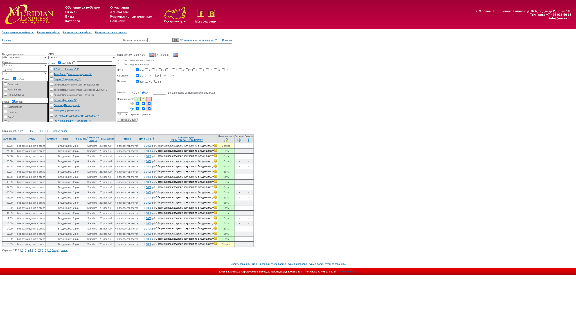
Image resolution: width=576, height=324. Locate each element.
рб (146, 93)
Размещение (106, 138)
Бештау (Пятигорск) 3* (67, 105)
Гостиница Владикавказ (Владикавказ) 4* (77, 115)
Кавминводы (15, 89)
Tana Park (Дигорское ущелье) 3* (73, 74)
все (142, 70)
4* (157, 76)
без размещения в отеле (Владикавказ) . (77, 84)
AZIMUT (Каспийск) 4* (66, 69)
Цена (148, 138)
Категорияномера (93, 139)
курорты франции (240, 264)
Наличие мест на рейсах (77, 32)
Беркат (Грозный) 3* (65, 100)
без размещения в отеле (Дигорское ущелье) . (80, 89)
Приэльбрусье (16, 94)
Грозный (12, 112)
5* (150, 76)
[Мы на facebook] (201, 16)
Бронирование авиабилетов (18, 32)
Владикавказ (15, 107)
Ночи (142, 138)
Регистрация (188, 40)
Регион (65, 138)
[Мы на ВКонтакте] (211, 16)
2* (173, 76)
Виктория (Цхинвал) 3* (67, 110)
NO (151, 81)
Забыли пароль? (207, 40)
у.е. (138, 93)
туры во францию (335, 264)
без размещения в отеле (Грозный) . (74, 95)
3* (165, 76)
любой (20, 79)
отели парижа (278, 264)
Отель (31, 138)
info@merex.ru (560, 18)
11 (219, 70)
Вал (153, 139)
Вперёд (56, 131)
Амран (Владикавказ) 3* (67, 79)
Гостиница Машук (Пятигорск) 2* (72, 120)
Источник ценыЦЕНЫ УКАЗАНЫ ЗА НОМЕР (186, 139)
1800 (148, 145)
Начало (6, 40)
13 (226, 70)
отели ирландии (261, 264)
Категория (51, 138)
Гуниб (11, 117)
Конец (64, 131)
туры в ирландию (297, 264)
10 (210, 70)
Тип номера (80, 138)
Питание (126, 138)
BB (159, 81)
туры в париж (316, 264)
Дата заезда (9, 138)
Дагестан (13, 84)
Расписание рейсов (48, 32)
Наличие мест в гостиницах (111, 32)
